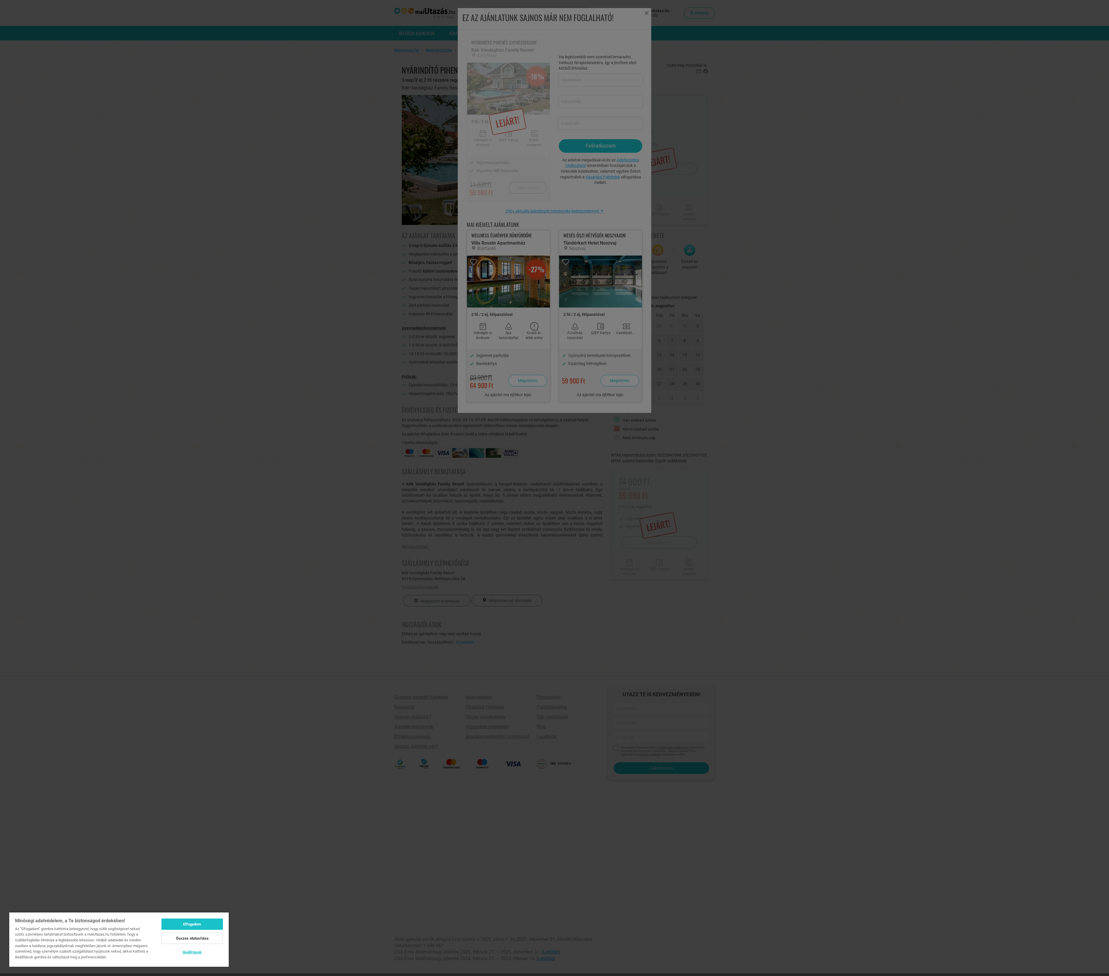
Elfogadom (192, 924)
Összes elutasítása (192, 938)
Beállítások (192, 952)
